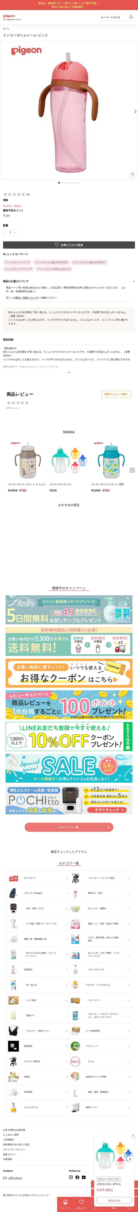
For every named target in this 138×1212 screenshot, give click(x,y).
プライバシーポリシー (14, 1149)
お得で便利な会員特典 (14, 1129)
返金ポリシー (9, 1154)
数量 (5, 225)
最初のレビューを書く (116, 394)
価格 (5, 199)
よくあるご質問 (11, 1134)
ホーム (6, 28)
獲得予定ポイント (13, 210)
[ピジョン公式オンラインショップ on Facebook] (77, 1177)
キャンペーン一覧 (69, 827)
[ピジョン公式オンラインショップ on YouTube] (84, 1177)
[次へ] (134, 111)
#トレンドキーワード (15, 254)
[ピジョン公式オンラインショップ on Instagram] (71, 1177)
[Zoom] (132, 174)
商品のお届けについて (16, 281)
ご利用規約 (8, 1139)
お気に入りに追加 (71, 245)
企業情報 (7, 1159)
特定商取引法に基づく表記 (16, 1144)
